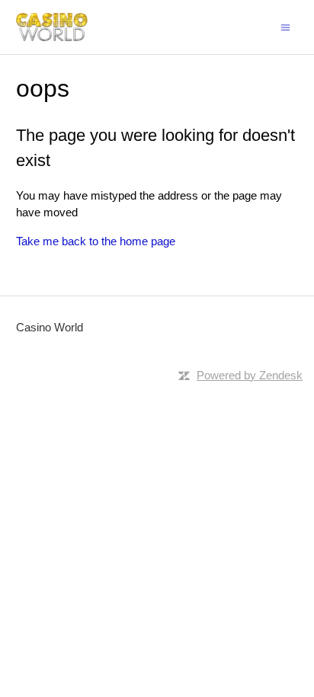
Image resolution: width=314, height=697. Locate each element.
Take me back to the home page (95, 241)
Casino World (49, 327)
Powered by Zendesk (250, 375)
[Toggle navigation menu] (285, 26)
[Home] (52, 27)
